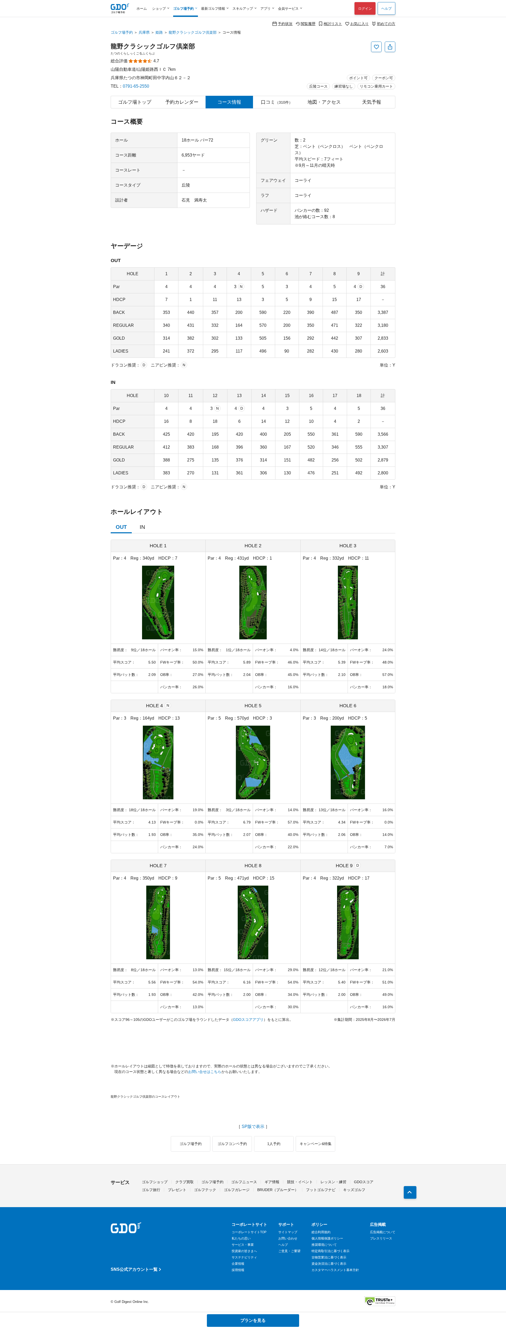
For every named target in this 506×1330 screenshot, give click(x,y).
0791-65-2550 (136, 86)
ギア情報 (272, 1182)
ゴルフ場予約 (122, 32)
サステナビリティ (244, 1257)
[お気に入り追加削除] (376, 47)
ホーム (142, 9)
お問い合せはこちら (204, 1072)
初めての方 (386, 24)
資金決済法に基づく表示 (329, 1264)
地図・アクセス (324, 102)
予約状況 (285, 24)
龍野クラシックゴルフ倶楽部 (193, 32)
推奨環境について (324, 1245)
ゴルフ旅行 (151, 1190)
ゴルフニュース (244, 1182)
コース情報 (229, 102)
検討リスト (333, 24)
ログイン (365, 9)
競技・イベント (300, 1182)
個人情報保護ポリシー (327, 1238)
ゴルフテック (205, 1190)
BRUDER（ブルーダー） (277, 1190)
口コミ (277, 102)
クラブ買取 (184, 1182)
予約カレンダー (181, 102)
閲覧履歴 (308, 24)
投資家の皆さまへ (244, 1251)
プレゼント (177, 1190)
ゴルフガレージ (237, 1190)
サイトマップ (287, 1232)
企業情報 (238, 1264)
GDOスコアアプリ (248, 1019)
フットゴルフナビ (320, 1190)
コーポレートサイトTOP (249, 1232)
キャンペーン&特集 (316, 1144)
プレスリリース (381, 1238)
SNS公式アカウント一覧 (134, 1269)
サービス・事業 (243, 1245)
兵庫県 (144, 32)
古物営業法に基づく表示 (329, 1257)
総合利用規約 (321, 1232)
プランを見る (253, 1320)
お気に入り (359, 24)
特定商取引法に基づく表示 (330, 1251)
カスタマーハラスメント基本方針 (335, 1270)
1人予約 (273, 1144)
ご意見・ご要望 (289, 1251)
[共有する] (390, 47)
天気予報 (371, 102)
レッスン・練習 (333, 1182)
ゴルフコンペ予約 (232, 1144)
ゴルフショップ (155, 1182)
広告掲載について (382, 1232)
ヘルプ (386, 9)
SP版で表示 (253, 1127)
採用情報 (238, 1270)
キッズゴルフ (354, 1190)
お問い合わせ (287, 1238)
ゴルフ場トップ (134, 102)
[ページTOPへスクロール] (410, 1192)
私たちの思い (241, 1238)
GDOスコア (363, 1182)
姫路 (159, 32)
